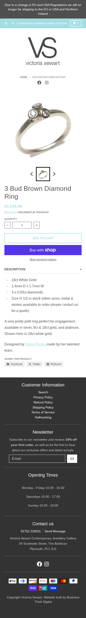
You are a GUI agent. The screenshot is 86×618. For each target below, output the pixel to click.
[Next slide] (54, 174)
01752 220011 (31, 531)
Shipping (10, 212)
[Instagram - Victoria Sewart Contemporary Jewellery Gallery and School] (47, 82)
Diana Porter (35, 344)
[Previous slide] (32, 174)
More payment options (43, 259)
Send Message (55, 531)
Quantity (10, 219)
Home (23, 77)
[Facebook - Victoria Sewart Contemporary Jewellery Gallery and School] (39, 82)
